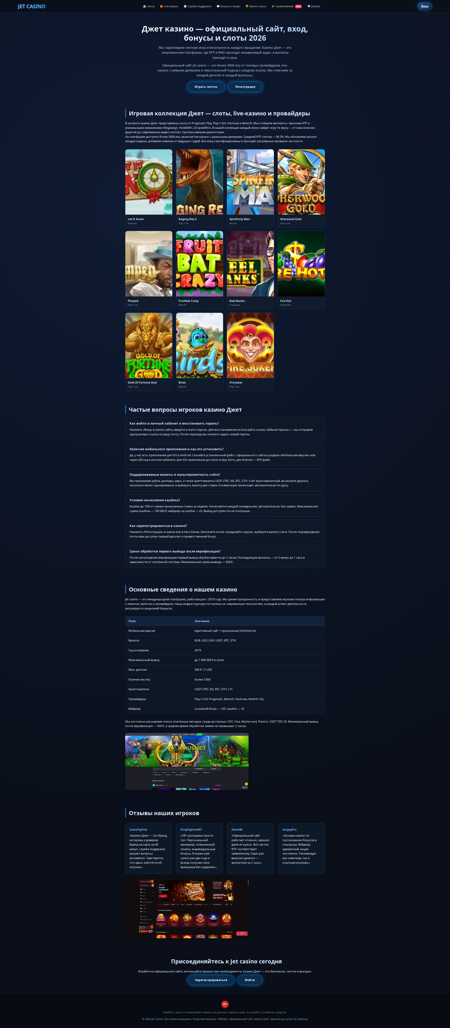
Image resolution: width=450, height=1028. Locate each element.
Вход (424, 6)
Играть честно (206, 87)
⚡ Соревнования (286, 6)
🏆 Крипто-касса (255, 6)
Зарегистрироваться (211, 980)
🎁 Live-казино (169, 6)
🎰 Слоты (149, 6)
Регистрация (245, 87)
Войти (250, 980)
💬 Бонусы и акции (228, 6)
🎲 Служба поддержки (197, 6)
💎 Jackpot (313, 6)
